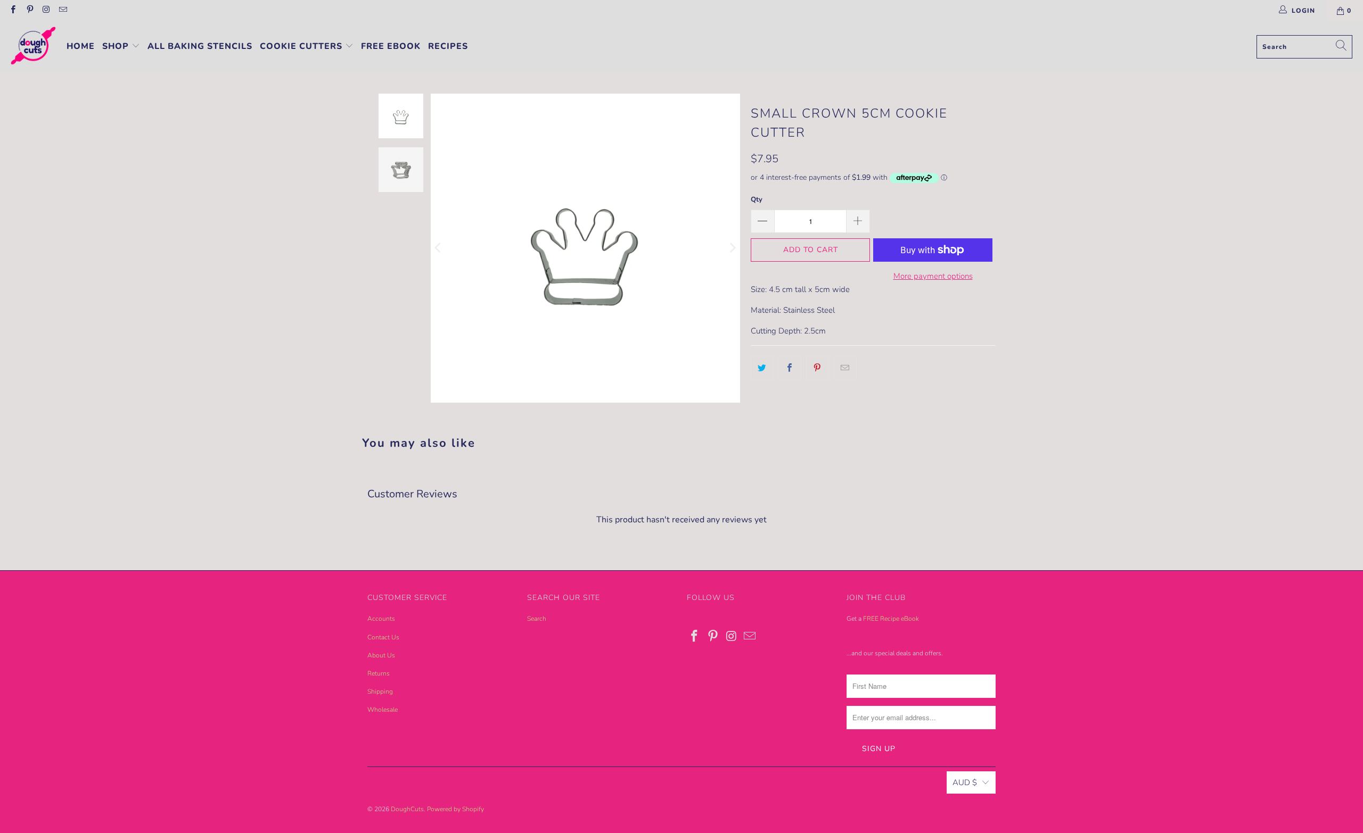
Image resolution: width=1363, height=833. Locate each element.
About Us (381, 655)
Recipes (448, 46)
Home (81, 46)
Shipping (380, 691)
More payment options (933, 276)
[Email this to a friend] (845, 368)
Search (536, 618)
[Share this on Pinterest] (817, 368)
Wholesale (382, 709)
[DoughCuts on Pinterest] (29, 10)
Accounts (381, 618)
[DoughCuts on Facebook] (12, 10)
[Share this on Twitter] (762, 368)
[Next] (732, 248)
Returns (378, 673)
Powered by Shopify (455, 809)
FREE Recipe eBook (891, 618)
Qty (756, 199)
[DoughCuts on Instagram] (46, 10)
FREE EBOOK (391, 46)
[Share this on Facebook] (789, 368)
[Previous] (438, 248)
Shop (117, 46)
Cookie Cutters (302, 46)
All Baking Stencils (199, 46)
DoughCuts (407, 809)
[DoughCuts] (33, 47)
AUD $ (965, 782)
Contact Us (383, 637)
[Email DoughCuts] (62, 10)
